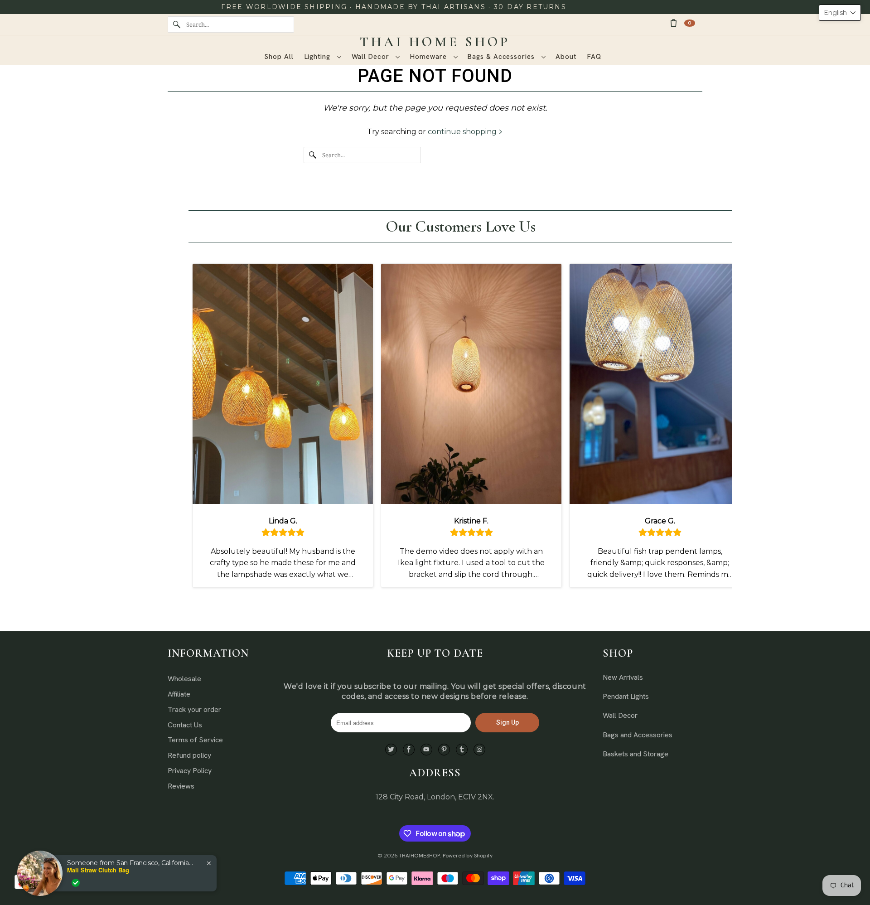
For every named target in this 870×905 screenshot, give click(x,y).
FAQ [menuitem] (594, 56)
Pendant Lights (626, 696)
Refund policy (189, 755)
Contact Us (185, 725)
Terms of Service (195, 740)
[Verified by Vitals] (76, 883)
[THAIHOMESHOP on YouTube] (426, 750)
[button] (839, 12)
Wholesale (184, 678)
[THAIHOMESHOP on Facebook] (409, 750)
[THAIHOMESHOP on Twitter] (391, 750)
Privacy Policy (190, 770)
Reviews (181, 786)
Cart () (689, 23)
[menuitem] (322, 57)
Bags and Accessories (637, 735)
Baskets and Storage (635, 754)
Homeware (429, 56)
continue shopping (463, 131)
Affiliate (179, 694)
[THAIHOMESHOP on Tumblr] (462, 750)
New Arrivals (623, 677)
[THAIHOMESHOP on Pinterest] (444, 750)
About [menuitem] (566, 56)
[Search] (177, 24)
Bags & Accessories (502, 56)
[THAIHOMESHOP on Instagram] (479, 750)
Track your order (194, 709)
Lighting (318, 56)
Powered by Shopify (468, 855)
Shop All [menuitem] (278, 56)
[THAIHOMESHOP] (435, 42)
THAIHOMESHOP (419, 855)
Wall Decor (372, 56)
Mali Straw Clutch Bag (98, 870)
